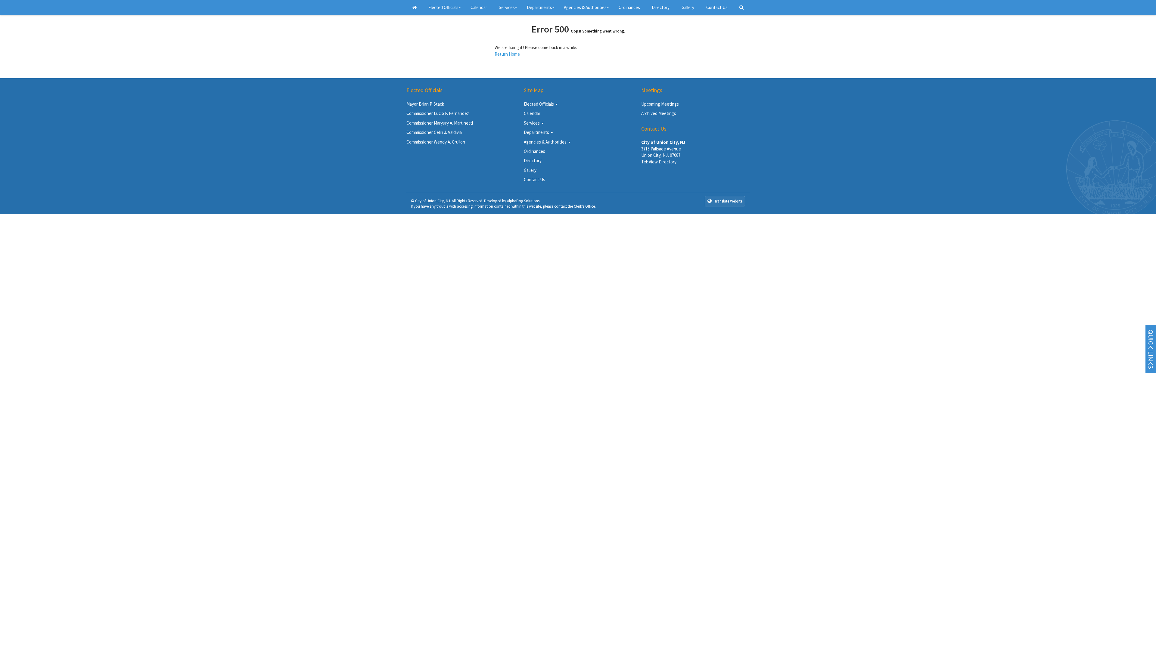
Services (509, 10)
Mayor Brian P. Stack (425, 104)
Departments (541, 10)
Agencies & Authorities (587, 10)
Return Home (507, 54)
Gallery (688, 7)
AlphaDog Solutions (523, 200)
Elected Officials (445, 10)
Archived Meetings (658, 113)
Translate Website (727, 201)
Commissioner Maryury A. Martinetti (439, 123)
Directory (661, 7)
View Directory (662, 162)
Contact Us (717, 7)
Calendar (479, 7)
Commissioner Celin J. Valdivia (434, 132)
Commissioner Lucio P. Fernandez (437, 113)
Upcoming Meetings (660, 104)
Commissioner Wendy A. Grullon (435, 142)
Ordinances (629, 7)
